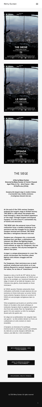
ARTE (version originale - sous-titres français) (21, 348)
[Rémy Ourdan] (10, 4)
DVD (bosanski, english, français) (21, 375)
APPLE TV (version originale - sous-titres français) (21, 362)
